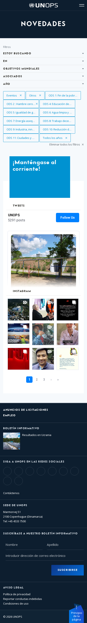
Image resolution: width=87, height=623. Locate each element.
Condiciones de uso (16, 603)
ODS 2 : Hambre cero (20, 104)
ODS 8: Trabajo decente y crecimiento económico (59, 121)
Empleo (9, 415)
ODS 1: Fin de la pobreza (64, 95)
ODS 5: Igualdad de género (23, 112)
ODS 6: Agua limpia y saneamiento (59, 112)
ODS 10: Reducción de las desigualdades (59, 129)
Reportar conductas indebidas (22, 599)
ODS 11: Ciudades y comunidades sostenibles (23, 138)
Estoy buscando (17, 53)
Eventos (15, 95)
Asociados (12, 76)
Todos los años (53, 138)
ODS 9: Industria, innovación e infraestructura (23, 129)
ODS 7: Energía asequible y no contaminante (23, 121)
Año (6, 84)
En (5, 61)
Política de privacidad (16, 594)
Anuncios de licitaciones (25, 410)
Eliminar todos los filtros (65, 144)
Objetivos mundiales (21, 68)
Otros (37, 95)
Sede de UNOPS (15, 505)
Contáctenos (11, 493)
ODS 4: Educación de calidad (59, 104)
